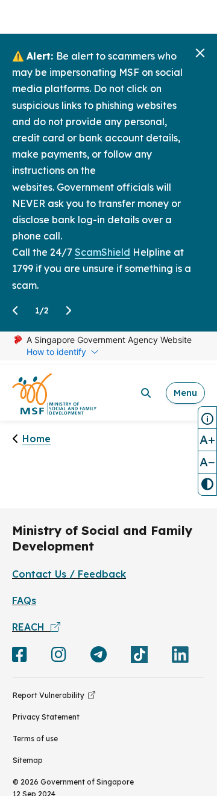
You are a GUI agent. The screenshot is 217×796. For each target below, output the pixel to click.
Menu (185, 392)
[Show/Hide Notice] (207, 417)
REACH (31, 627)
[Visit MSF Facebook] (19, 657)
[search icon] (146, 392)
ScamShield (102, 252)
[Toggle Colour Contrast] (207, 484)
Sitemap (28, 760)
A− (207, 461)
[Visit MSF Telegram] (98, 657)
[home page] (54, 393)
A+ (207, 439)
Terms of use (35, 738)
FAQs (24, 600)
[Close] (200, 53)
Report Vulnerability (50, 695)
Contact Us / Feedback (69, 574)
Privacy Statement (46, 716)
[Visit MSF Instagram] (58, 657)
